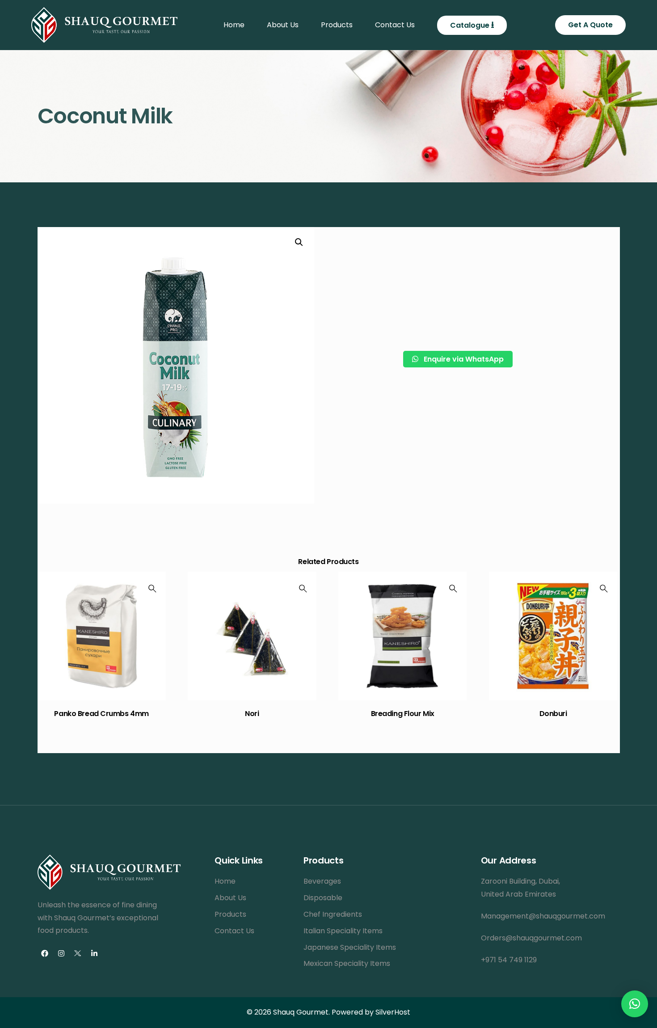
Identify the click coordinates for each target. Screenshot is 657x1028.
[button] (634, 1003)
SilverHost (392, 1012)
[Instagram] (61, 953)
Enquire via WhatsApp (463, 359)
